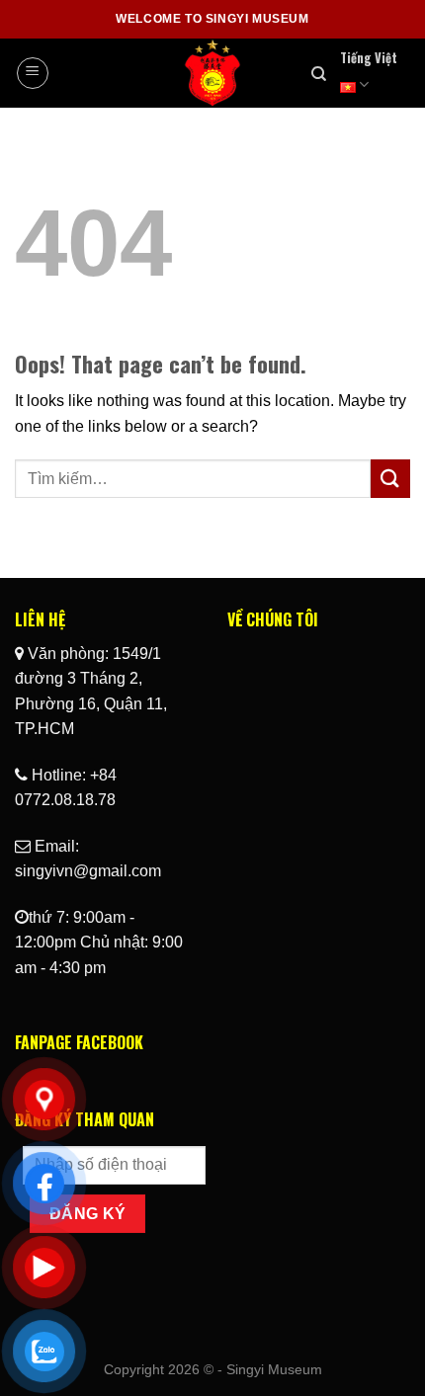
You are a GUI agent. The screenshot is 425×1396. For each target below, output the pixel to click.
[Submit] (390, 478)
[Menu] (32, 73)
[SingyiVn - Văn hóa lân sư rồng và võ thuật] (213, 73)
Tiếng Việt (368, 57)
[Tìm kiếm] (318, 74)
